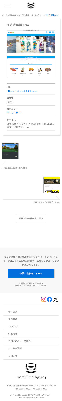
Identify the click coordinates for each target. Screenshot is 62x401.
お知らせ (12, 355)
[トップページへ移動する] (31, 5)
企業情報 (12, 333)
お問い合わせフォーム (31, 273)
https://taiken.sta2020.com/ (22, 91)
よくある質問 (15, 348)
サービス (12, 311)
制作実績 (12, 319)
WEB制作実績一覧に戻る (31, 218)
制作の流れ (13, 326)
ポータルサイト (14, 112)
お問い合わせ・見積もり (20, 341)
